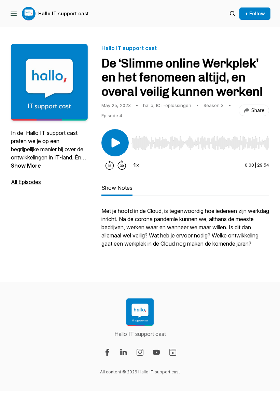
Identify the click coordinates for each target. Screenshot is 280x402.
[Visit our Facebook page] (107, 352)
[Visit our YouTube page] (156, 352)
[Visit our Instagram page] (140, 352)
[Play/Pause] (115, 142)
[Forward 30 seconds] (122, 165)
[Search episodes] (232, 14)
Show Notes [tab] (116, 187)
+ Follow (255, 13)
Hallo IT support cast (63, 13)
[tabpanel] (185, 230)
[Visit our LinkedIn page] (123, 352)
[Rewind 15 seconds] (109, 165)
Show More (26, 165)
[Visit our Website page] (172, 352)
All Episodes (26, 182)
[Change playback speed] (136, 165)
